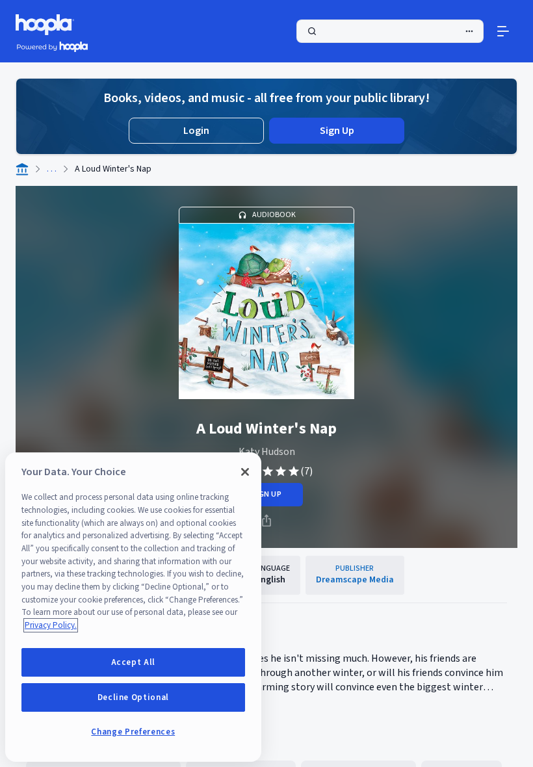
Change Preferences (133, 732)
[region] (133, 607)
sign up (266, 494)
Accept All (133, 662)
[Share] (266, 520)
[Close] (245, 472)
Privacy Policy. (51, 625)
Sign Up (337, 131)
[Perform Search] (390, 31)
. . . (52, 169)
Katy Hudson (267, 452)
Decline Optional (134, 697)
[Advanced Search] (469, 31)
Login (196, 131)
